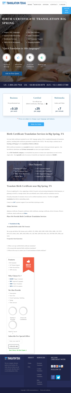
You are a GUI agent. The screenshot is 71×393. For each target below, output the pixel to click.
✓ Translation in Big (14, 223)
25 (37, 110)
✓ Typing (10, 300)
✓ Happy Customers (15, 279)
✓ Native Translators (15, 283)
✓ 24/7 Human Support (14, 265)
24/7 (14, 202)
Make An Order (36, 124)
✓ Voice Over (11, 295)
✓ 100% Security (12, 269)
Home (30, 4)
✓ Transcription (12, 293)
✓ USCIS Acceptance (15, 286)
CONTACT (54, 4)
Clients (29, 363)
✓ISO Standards (12, 263)
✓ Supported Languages (15, 281)
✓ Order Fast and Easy (13, 267)
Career (62, 4)
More (25, 213)
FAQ (29, 367)
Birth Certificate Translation (39, 382)
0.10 (14, 110)
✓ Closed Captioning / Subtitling (16, 298)
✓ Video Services (12, 302)
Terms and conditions (45, 390)
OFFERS (46, 4)
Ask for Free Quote (12, 74)
